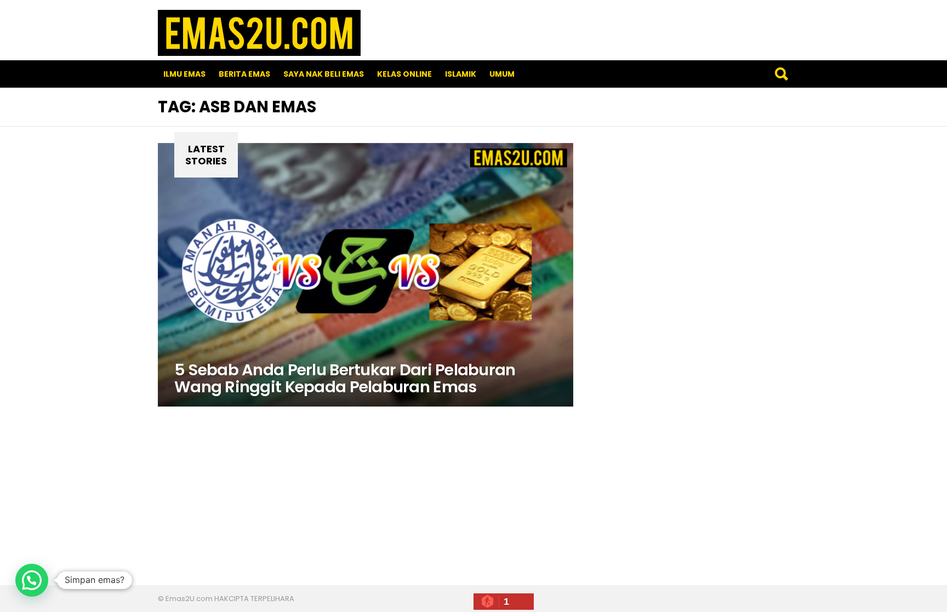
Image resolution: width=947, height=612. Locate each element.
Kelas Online (404, 73)
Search (781, 74)
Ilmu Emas (184, 73)
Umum (502, 73)
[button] (31, 580)
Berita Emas (244, 73)
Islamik (460, 73)
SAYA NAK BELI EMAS (323, 73)
